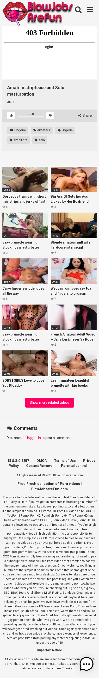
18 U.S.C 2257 (18, 461)
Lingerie (19, 130)
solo (41, 140)
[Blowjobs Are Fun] (38, 14)
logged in (34, 438)
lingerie (67, 130)
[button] (86, 664)
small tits (20, 140)
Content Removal (40, 466)
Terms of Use (65, 461)
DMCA (42, 461)
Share (87, 115)
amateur (43, 130)
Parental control (74, 466)
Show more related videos (49, 402)
